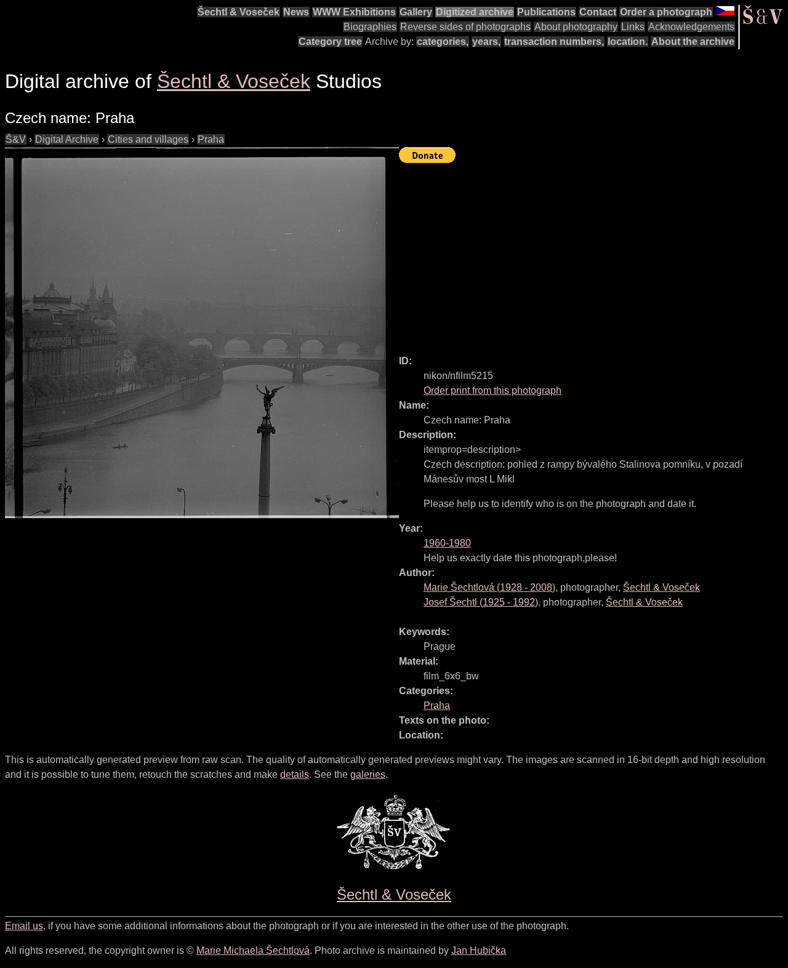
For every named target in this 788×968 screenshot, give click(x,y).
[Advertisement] (593, 253)
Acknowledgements (691, 27)
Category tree (330, 41)
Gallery (416, 12)
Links (633, 27)
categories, (442, 41)
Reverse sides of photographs (465, 27)
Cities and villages (148, 139)
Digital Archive (66, 139)
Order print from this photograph (492, 390)
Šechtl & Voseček (238, 12)
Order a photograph (666, 12)
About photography (575, 27)
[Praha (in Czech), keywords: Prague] (202, 332)
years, (486, 41)
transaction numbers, (554, 41)
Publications (546, 12)
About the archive (692, 41)
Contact (597, 12)
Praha (211, 139)
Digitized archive (474, 12)
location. (628, 41)
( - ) (489, 587)
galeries (367, 774)
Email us (24, 926)
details (294, 774)
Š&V (16, 139)
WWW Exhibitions (354, 12)
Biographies (370, 27)
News (296, 12)
